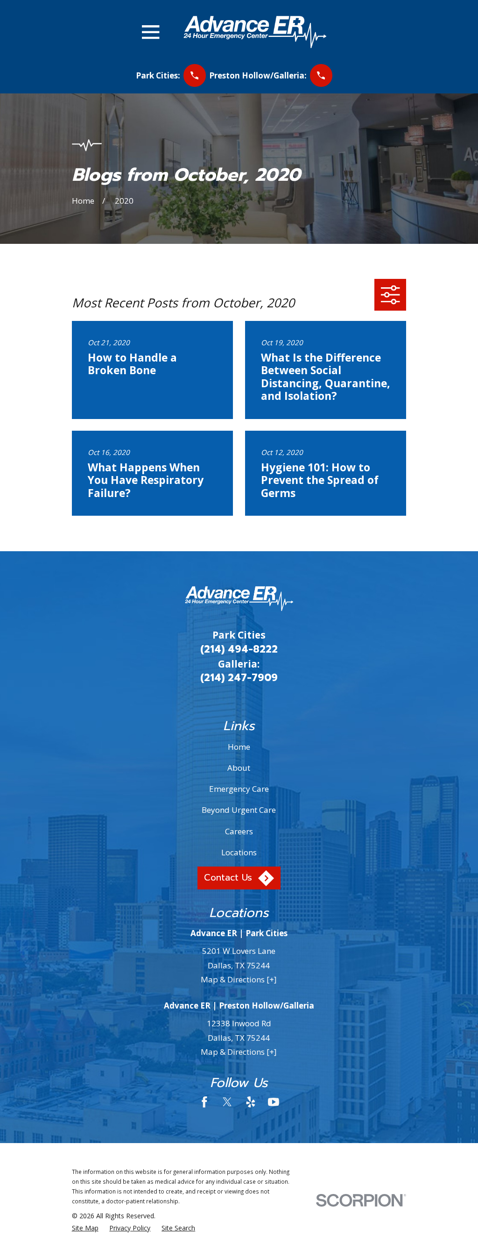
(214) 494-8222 (239, 649)
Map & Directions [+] (239, 979)
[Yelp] (250, 1102)
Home (239, 746)
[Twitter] (227, 1102)
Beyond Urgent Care (239, 809)
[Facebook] (204, 1102)
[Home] (254, 32)
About (238, 767)
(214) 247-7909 (239, 677)
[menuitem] (85, 1228)
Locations (239, 852)
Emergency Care (239, 788)
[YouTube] (273, 1102)
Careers (239, 831)
